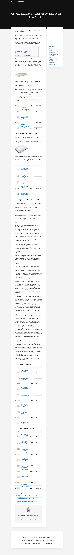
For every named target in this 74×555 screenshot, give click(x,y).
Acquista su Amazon (38, 105)
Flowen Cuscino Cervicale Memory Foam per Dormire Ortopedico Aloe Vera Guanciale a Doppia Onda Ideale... (24, 182)
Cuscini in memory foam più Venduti (22, 55)
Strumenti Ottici (51, 62)
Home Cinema (51, 42)
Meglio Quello (17, 1)
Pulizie (50, 48)
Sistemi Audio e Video (52, 52)
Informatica (50, 44)
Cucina (50, 38)
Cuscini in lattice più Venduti (21, 54)
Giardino (50, 40)
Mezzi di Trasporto (52, 46)
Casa (50, 36)
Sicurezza (50, 50)
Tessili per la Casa (52, 64)
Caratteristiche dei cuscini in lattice (22, 50)
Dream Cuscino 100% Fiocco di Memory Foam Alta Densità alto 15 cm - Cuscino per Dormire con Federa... (24, 442)
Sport (50, 57)
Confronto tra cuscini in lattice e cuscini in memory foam (26, 52)
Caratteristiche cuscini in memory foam (23, 51)
